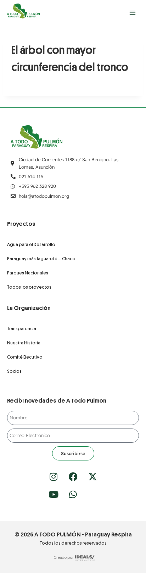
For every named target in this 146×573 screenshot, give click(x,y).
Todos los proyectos (29, 287)
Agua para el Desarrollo (31, 244)
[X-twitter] (92, 476)
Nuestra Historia (23, 342)
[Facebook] (73, 476)
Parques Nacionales (27, 273)
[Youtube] (53, 494)
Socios (14, 371)
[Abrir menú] (132, 12)
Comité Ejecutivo (25, 357)
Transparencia (21, 328)
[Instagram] (53, 476)
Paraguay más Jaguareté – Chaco (41, 258)
